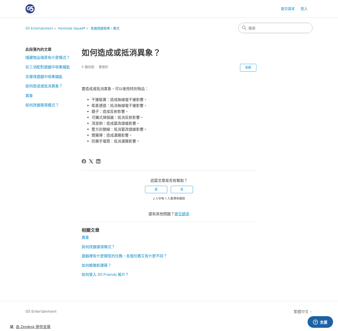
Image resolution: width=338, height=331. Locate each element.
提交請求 (288, 8)
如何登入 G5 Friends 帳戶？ (105, 274)
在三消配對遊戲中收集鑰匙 (47, 67)
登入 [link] (304, 8)
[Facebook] (84, 161)
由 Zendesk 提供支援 (33, 327)
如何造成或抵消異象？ (44, 86)
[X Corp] (91, 161)
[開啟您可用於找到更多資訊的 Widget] (320, 322)
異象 (29, 95)
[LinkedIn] (98, 161)
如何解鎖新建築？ (96, 265)
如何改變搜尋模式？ (42, 105)
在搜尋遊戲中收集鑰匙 (44, 76)
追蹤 (248, 67)
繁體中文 (302, 311)
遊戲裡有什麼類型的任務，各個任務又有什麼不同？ (124, 256)
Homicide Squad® (71, 28)
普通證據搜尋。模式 (105, 28)
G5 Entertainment (39, 28)
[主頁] (30, 8)
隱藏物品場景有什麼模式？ (47, 57)
